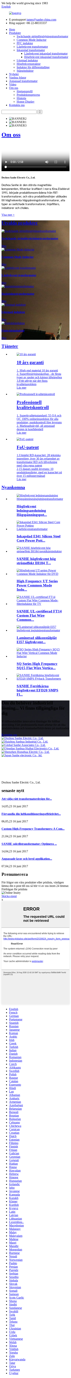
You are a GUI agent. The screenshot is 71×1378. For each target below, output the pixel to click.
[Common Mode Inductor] (18, 249)
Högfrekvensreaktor (29, 63)
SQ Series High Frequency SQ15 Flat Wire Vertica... (37, 666)
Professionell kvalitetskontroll (33, 405)
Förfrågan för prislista (14, 889)
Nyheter (14, 74)
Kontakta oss (17, 105)
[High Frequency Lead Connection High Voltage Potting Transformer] (40, 498)
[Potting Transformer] (18, 286)
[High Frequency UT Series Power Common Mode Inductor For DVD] (39, 573)
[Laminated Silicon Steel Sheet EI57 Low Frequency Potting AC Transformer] (39, 630)
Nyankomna (13, 487)
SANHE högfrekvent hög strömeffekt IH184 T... (36, 561)
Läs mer (21, 387)
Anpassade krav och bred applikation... (27, 858)
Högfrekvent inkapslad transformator (46, 57)
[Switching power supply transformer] (29, 231)
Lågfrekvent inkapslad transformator (46, 53)
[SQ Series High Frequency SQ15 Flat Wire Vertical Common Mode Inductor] (39, 656)
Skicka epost (9, 896)
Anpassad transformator (23, 81)
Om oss (13, 87)
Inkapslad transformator (31, 50)
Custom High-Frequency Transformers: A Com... (33, 828)
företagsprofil (25, 91)
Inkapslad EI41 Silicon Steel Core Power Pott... (38, 538)
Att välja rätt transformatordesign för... (27, 798)
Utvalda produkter (20, 222)
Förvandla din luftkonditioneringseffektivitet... (31, 814)
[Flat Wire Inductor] (13, 323)
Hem (12, 29)
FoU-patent (28, 447)
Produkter (15, 33)
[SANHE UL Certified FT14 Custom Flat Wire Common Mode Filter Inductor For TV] (39, 603)
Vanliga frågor (17, 77)
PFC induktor (25, 43)
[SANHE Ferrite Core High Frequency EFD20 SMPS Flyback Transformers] (39, 678)
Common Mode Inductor (31, 39)
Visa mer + (8, 214)
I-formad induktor (27, 60)
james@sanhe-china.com (41, 19)
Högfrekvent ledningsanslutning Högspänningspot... (32, 510)
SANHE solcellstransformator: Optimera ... (29, 843)
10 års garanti (30, 362)
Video (12, 84)
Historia (21, 98)
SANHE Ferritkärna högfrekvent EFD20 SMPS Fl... (37, 690)
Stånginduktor (25, 70)
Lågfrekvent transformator (32, 46)
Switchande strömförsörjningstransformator (42, 36)
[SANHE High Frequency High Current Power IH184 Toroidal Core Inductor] (39, 551)
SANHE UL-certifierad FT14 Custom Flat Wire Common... (39, 615)
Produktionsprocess (28, 94)
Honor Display (25, 101)
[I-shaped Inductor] (14, 304)
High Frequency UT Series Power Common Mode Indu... (37, 585)
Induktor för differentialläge (33, 67)
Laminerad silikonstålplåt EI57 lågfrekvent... (37, 640)
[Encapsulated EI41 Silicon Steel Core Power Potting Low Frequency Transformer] (39, 529)
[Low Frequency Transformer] (19, 267)
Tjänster (10, 346)
